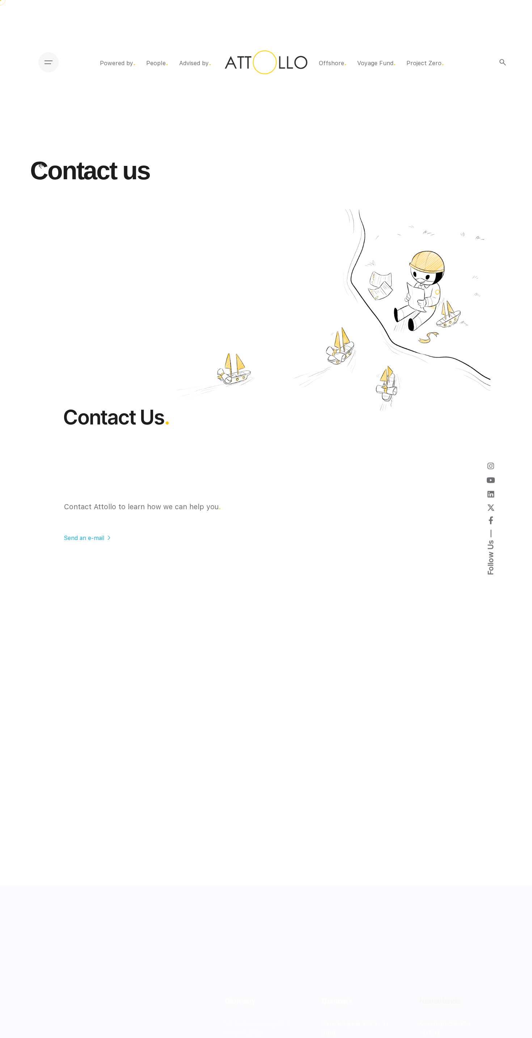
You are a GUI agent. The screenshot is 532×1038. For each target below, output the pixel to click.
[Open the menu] (48, 62)
